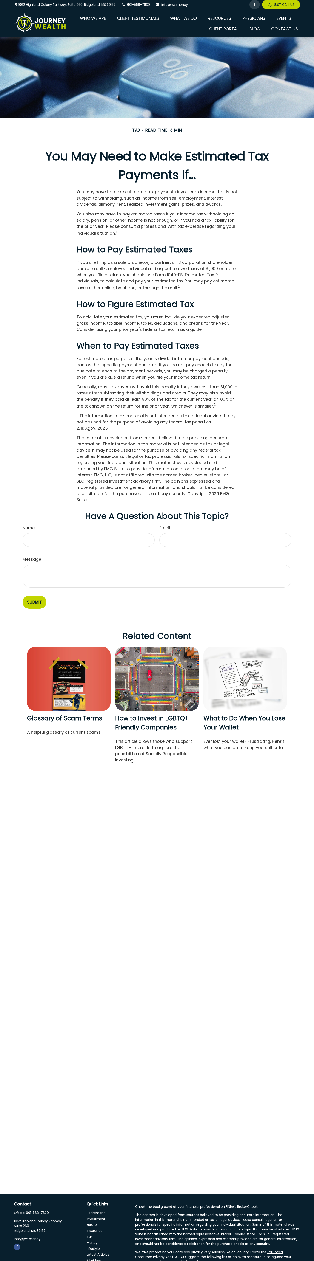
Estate (92, 1224)
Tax (89, 1236)
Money (92, 1242)
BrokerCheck (247, 1206)
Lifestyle (93, 1248)
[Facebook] (254, 4)
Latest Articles (98, 1254)
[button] (93, 18)
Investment (96, 1218)
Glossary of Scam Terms (64, 718)
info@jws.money (174, 4)
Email (164, 528)
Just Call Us (284, 4)
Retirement (96, 1212)
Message (32, 559)
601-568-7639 (138, 4)
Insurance (95, 1230)
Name (29, 528)
